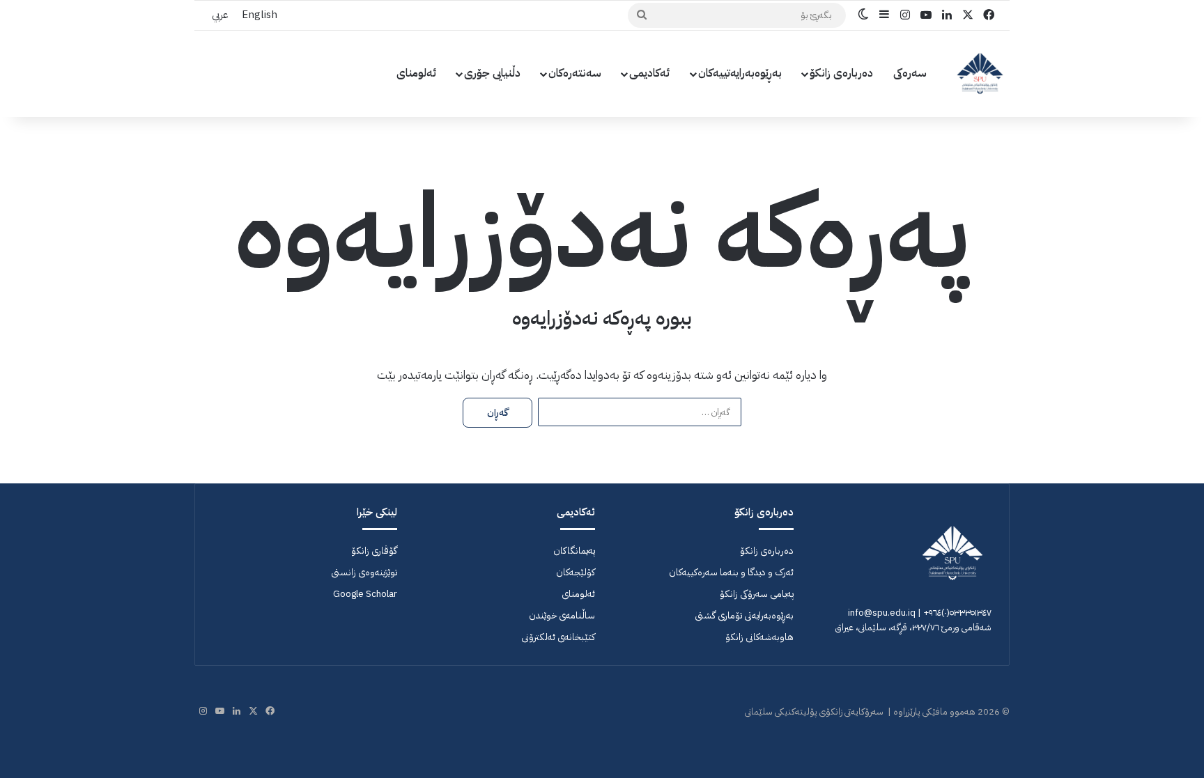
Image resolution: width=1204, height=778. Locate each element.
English (259, 14)
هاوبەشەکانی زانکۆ (759, 637)
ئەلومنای (416, 73)
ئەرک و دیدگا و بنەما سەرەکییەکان (731, 572)
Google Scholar (365, 593)
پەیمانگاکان (574, 550)
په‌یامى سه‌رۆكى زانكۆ (757, 593)
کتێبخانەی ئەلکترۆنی (558, 637)
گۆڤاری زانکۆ (374, 550)
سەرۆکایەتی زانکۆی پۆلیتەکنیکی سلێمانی (814, 711)
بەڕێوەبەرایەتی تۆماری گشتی (744, 615)
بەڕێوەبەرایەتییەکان (740, 73)
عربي (220, 14)
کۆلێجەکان (575, 572)
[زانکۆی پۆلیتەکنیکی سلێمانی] (980, 73)
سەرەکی (910, 73)
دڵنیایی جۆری (492, 73)
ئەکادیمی (649, 73)
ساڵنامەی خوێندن (562, 615)
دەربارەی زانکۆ (841, 73)
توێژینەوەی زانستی (364, 572)
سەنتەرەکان (574, 73)
